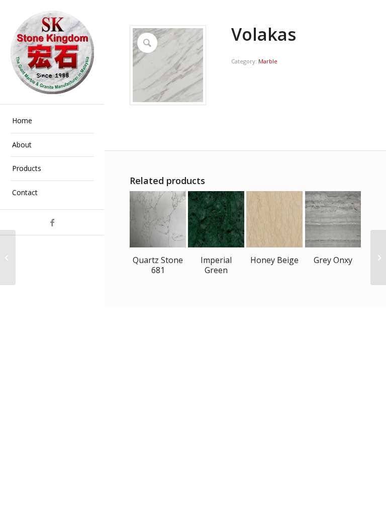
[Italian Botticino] (8, 257)
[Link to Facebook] (52, 222)
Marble (267, 61)
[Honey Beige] (378, 257)
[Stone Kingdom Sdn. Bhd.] (52, 52)
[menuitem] (52, 121)
